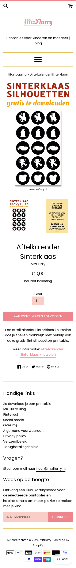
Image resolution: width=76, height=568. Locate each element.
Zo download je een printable (27, 403)
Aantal (38, 293)
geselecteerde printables (24, 495)
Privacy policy (14, 436)
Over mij (10, 425)
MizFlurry (45, 540)
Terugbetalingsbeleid (20, 446)
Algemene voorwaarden (23, 430)
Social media (13, 420)
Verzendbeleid (15, 441)
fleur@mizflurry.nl (50, 468)
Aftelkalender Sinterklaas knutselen (42, 352)
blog (38, 43)
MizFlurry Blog (14, 409)
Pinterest (10, 414)
